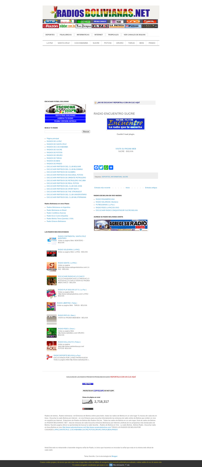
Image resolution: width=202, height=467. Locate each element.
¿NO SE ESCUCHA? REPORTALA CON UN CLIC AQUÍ (118, 103)
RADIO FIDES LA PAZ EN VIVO (107, 208)
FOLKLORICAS (66, 35)
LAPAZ (56, 430)
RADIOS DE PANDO (54, 164)
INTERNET (99, 35)
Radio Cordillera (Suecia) (56, 213)
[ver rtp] (117, 23)
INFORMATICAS (83, 35)
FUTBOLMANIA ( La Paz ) (105, 205)
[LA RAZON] (51, 28)
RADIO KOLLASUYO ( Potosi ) (69, 342)
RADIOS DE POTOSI (54, 153)
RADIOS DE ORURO (54, 155)
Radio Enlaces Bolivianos (56, 221)
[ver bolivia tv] (67, 23)
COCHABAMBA (81, 43)
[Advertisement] (93, 51)
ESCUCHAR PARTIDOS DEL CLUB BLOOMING (65, 169)
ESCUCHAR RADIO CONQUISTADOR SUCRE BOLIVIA (117, 210)
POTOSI (107, 43)
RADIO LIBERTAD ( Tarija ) (67, 303)
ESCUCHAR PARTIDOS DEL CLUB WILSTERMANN (66, 197)
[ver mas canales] (100, 23)
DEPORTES (50, 35)
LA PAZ (50, 43)
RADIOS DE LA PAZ (54, 141)
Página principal (53, 139)
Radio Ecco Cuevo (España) (57, 216)
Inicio (128, 188)
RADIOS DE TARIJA (54, 158)
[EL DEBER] (67, 28)
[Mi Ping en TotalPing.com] (87, 384)
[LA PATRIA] (117, 28)
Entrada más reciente (102, 188)
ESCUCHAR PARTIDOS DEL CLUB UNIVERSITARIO (67, 195)
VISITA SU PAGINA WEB (126, 149)
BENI (141, 43)
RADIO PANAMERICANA (105, 199)
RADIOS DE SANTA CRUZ (57, 144)
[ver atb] (51, 23)
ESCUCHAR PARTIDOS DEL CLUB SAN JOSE (64, 186)
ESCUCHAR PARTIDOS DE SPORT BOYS (63, 189)
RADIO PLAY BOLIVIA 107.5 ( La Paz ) (72, 290)
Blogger (114, 456)
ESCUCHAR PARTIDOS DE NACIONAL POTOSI (65, 175)
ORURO (119, 43)
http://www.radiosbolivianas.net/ (74, 427)
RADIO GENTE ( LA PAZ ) (67, 263)
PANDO (152, 43)
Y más (127, 465)
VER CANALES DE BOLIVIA (135, 35)
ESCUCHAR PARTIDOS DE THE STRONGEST (64, 192)
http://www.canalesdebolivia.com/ (98, 427)
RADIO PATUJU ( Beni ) (67, 315)
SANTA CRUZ (64, 43)
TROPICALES (113, 35)
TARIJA (131, 43)
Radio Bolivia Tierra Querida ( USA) (60, 219)
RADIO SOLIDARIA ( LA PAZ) (69, 250)
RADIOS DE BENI (53, 161)
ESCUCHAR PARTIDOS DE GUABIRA (61, 172)
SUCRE (96, 43)
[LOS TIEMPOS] (84, 28)
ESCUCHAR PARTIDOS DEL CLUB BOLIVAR (64, 167)
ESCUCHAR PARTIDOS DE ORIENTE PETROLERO (66, 178)
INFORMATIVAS (116, 177)
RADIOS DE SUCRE (54, 150)
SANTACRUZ (64, 430)
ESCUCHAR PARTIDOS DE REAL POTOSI (63, 183)
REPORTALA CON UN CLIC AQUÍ (123, 377)
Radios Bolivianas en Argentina (58, 207)
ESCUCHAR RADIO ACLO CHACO (71, 276)
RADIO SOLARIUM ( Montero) (107, 202)
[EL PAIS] (100, 28)
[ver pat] (84, 23)
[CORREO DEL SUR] (150, 28)
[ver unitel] (150, 23)
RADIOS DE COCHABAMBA (57, 147)
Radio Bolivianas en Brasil (57, 210)
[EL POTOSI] (133, 28)
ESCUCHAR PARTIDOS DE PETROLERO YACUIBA (66, 181)
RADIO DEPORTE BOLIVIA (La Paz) (67, 355)
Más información (118, 465)
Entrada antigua (151, 188)
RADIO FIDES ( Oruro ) (66, 329)
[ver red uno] (133, 23)
